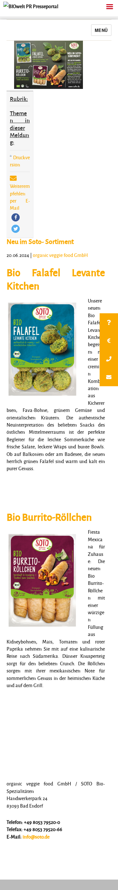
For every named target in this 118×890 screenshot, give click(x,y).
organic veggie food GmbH (60, 255)
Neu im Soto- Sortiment (40, 241)
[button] (15, 217)
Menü (101, 30)
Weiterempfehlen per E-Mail (20, 197)
